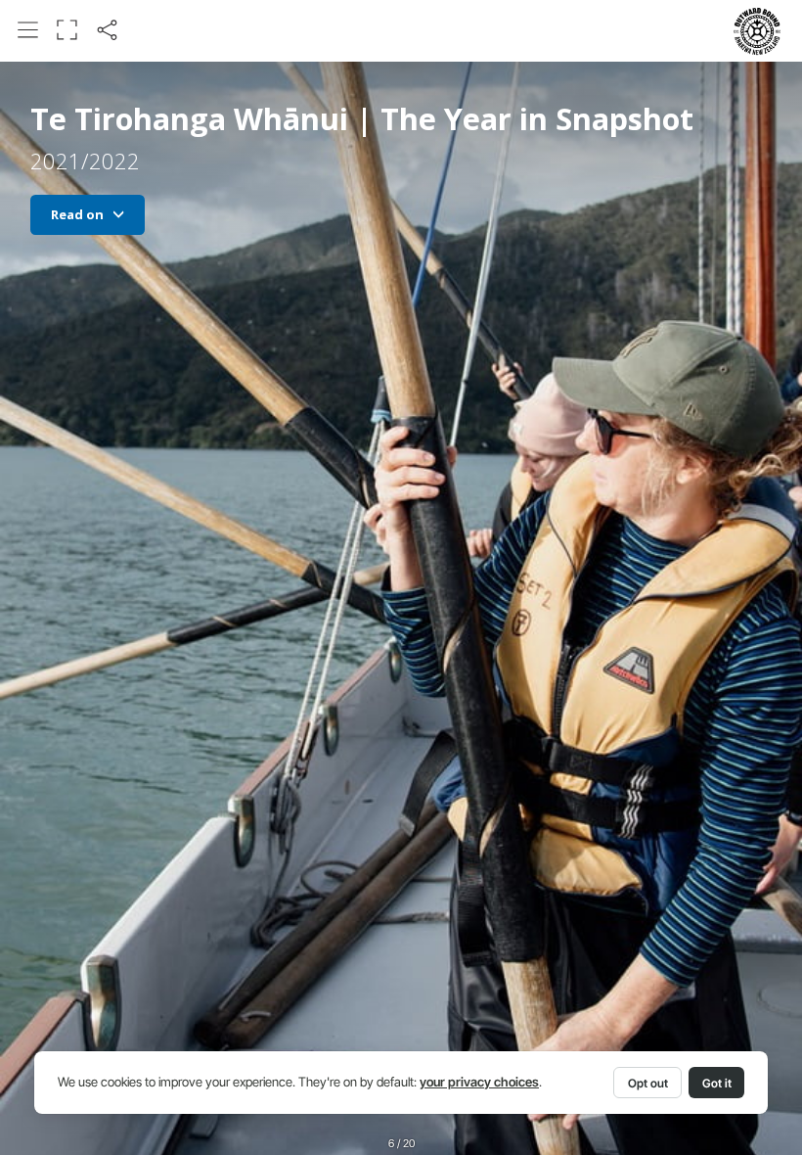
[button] (28, 30)
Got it (717, 1083)
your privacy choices (479, 1082)
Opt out (648, 1083)
